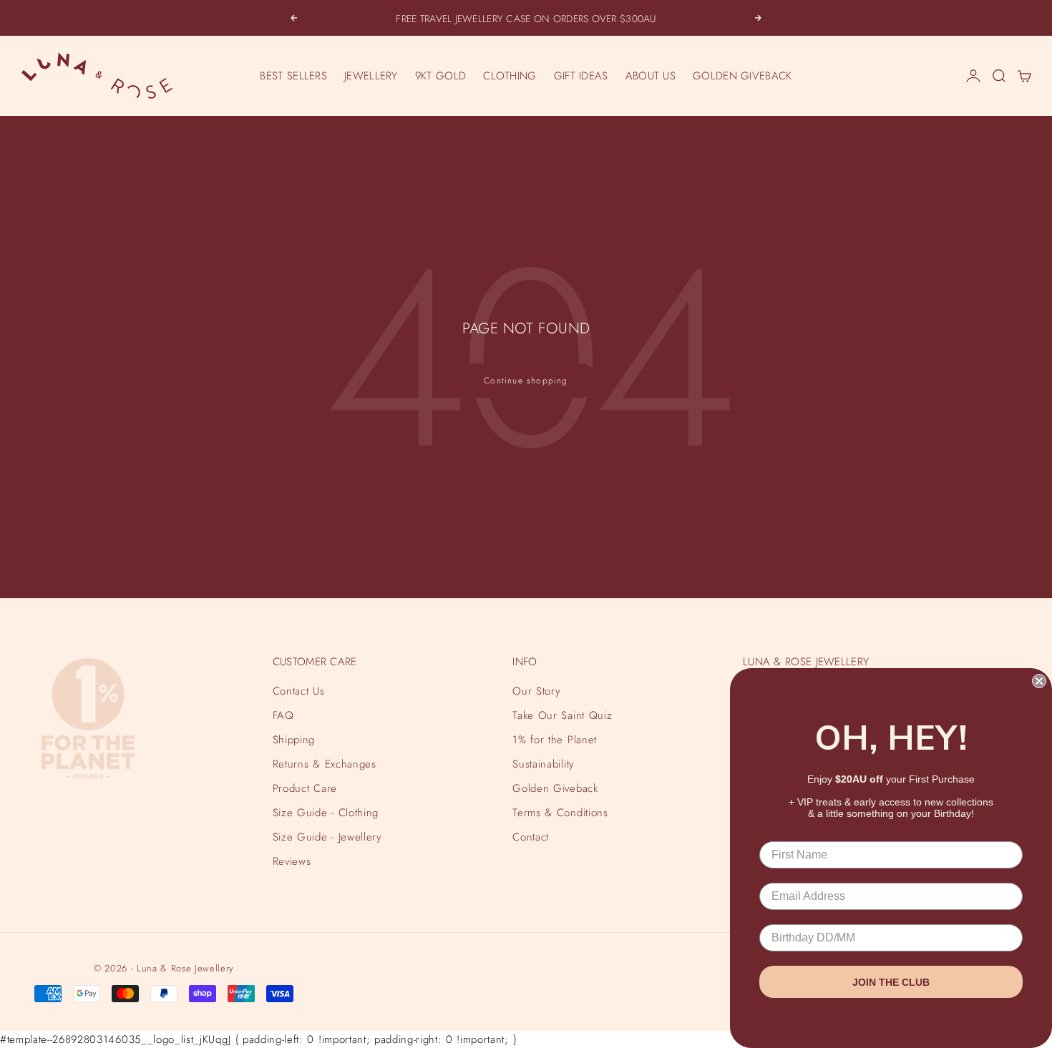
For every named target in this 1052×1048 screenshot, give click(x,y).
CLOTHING (509, 76)
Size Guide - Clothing (326, 813)
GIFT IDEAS (581, 76)
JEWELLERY (371, 76)
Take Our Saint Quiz (562, 715)
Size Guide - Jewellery (327, 837)
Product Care (305, 788)
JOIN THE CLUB (891, 982)
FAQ (283, 715)
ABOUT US (650, 76)
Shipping (294, 740)
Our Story (536, 691)
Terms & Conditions (560, 813)
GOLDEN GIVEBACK (742, 76)
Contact (530, 837)
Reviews (292, 861)
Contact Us (299, 691)
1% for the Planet (554, 740)
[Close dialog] (1039, 681)
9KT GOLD (440, 76)
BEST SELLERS (293, 76)
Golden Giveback (555, 788)
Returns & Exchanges (324, 764)
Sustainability (543, 764)
